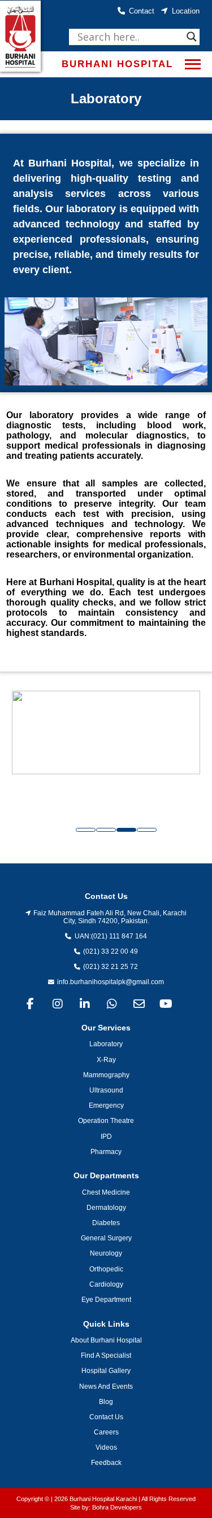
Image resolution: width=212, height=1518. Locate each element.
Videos (106, 1447)
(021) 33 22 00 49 (110, 951)
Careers (106, 1432)
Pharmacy (106, 1152)
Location (186, 11)
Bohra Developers (117, 1507)
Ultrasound (106, 1090)
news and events (106, 1386)
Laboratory (106, 1044)
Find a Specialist (106, 1355)
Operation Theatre (106, 1121)
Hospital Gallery (106, 1371)
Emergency (106, 1105)
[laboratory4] (106, 753)
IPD (106, 1136)
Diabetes (106, 1223)
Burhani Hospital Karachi (103, 1498)
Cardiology (106, 1284)
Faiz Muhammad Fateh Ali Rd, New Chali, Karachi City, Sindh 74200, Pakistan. (110, 917)
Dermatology (106, 1208)
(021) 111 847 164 (119, 936)
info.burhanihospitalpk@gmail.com (110, 982)
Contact (141, 11)
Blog (106, 1402)
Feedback (106, 1463)
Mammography (106, 1075)
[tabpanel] (106, 753)
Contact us (106, 1417)
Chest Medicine (106, 1192)
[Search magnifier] (192, 37)
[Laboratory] (106, 341)
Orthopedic (106, 1269)
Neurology (106, 1253)
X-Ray (106, 1060)
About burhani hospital (106, 1340)
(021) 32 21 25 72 (110, 967)
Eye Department (106, 1300)
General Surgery (106, 1238)
